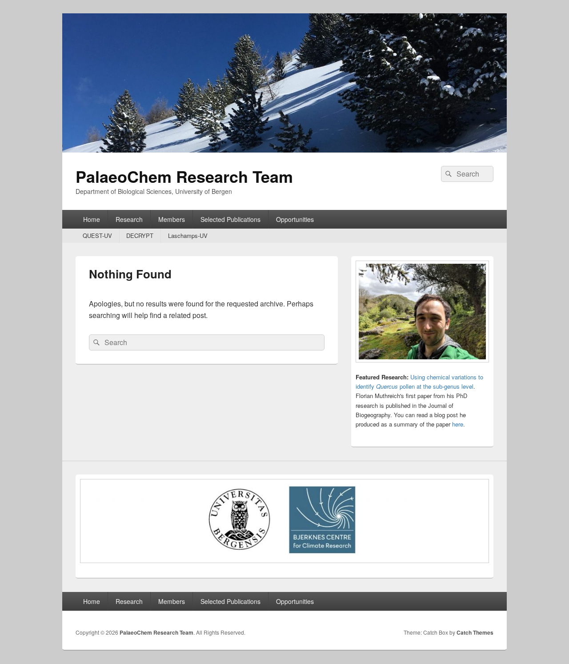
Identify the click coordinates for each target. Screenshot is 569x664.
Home (91, 219)
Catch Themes (475, 632)
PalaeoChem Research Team (184, 176)
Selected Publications (230, 219)
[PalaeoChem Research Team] (284, 150)
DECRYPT (139, 235)
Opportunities (295, 219)
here (457, 424)
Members (171, 219)
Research (129, 219)
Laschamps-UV (188, 235)
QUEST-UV (97, 235)
